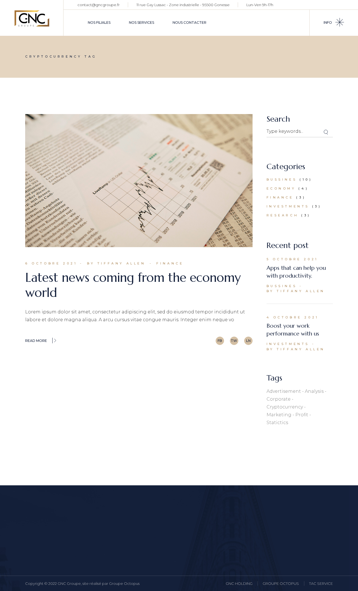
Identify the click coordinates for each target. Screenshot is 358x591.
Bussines (282, 179)
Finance (169, 263)
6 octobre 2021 (51, 263)
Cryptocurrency (285, 407)
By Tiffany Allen (116, 263)
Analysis (314, 391)
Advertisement (284, 391)
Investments (288, 206)
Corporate (279, 399)
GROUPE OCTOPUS (281, 583)
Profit (301, 414)
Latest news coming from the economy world (133, 285)
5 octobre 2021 (292, 259)
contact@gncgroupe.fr (98, 5)
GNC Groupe (69, 583)
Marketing (279, 414)
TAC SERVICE (321, 583)
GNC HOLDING (239, 583)
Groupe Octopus (124, 583)
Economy (281, 188)
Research (283, 215)
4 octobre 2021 (293, 317)
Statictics (277, 422)
